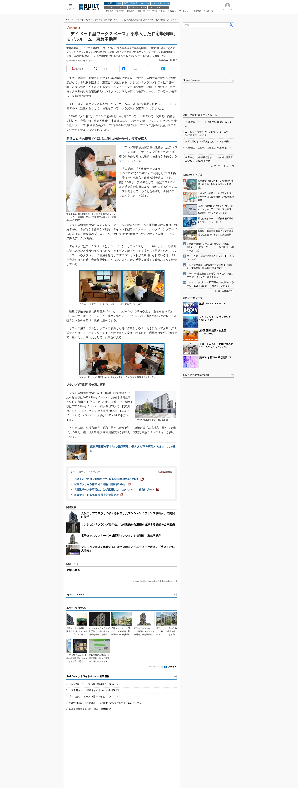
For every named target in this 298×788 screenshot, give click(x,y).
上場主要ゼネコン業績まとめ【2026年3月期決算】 (94, 690)
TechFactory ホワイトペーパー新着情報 (88, 676)
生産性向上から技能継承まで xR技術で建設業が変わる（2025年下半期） (106, 702)
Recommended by (156, 667)
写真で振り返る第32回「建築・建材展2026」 (91, 709)
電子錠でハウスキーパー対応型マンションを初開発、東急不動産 (121, 535)
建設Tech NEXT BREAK (212, 303)
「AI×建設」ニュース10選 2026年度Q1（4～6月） (94, 684)
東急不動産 (73, 570)
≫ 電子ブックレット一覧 (222, 166)
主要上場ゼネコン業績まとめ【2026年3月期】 (208, 141)
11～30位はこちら (226, 291)
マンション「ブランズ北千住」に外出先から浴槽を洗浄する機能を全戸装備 (128, 524)
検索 (231, 24)
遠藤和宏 (164, 60)
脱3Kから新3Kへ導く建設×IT (215, 357)
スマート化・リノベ (82, 20)
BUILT (69, 20)
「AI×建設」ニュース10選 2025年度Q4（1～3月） (94, 696)
